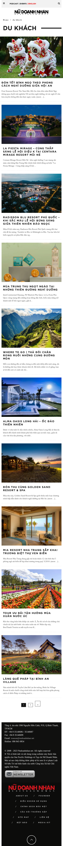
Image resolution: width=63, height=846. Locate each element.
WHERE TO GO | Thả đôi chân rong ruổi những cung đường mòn (29, 355)
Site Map (23, 817)
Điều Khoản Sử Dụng (33, 801)
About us (22, 796)
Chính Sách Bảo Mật (33, 806)
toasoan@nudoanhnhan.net (22, 738)
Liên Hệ (44, 817)
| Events (23, 4)
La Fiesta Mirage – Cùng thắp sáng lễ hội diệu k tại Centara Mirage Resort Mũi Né (30, 151)
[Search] (59, 2)
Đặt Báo (22, 822)
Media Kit (44, 822)
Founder (44, 796)
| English (31, 4)
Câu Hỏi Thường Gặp (33, 812)
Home (6, 20)
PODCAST (14, 4)
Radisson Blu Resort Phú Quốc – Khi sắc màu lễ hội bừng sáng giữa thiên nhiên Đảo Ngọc (31, 220)
